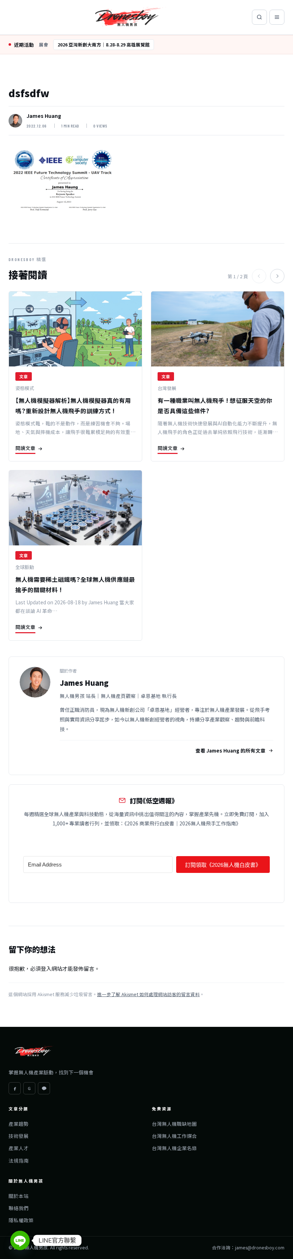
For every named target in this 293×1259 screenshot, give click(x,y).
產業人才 (19, 1147)
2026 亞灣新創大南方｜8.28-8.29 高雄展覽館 (104, 44)
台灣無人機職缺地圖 (174, 1123)
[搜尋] (259, 17)
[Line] (20, 1240)
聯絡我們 (19, 1207)
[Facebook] (15, 1088)
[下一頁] (277, 276)
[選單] (276, 17)
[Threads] (29, 1088)
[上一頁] (259, 276)
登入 (46, 968)
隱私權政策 (21, 1220)
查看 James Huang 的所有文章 (230, 750)
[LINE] (44, 1088)
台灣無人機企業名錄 (174, 1147)
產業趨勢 (19, 1123)
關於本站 (19, 1195)
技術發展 (19, 1135)
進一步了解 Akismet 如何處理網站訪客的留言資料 (148, 994)
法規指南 (19, 1160)
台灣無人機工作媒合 (174, 1135)
